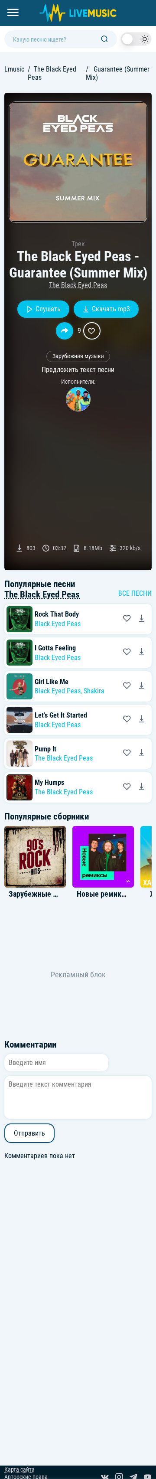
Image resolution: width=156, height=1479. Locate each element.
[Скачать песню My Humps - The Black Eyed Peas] (142, 787)
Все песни (135, 593)
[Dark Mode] (136, 39)
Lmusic (14, 69)
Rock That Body (57, 614)
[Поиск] (104, 39)
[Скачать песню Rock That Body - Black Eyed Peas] (142, 619)
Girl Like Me (51, 682)
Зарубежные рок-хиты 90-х (54, 894)
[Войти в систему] (153, 3)
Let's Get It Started (61, 715)
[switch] (136, 39)
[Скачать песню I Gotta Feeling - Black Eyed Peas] (142, 652)
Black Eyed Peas (58, 624)
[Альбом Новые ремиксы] (103, 857)
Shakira (94, 691)
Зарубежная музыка (78, 356)
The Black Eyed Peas (78, 285)
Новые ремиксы (103, 894)
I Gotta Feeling (55, 648)
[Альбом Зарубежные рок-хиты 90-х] (35, 857)
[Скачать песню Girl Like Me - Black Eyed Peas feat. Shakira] (142, 686)
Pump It (45, 749)
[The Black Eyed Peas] (78, 399)
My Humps (49, 782)
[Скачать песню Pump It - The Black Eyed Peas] (142, 753)
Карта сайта (19, 1469)
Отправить (29, 1133)
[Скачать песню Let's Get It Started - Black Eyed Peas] (142, 719)
